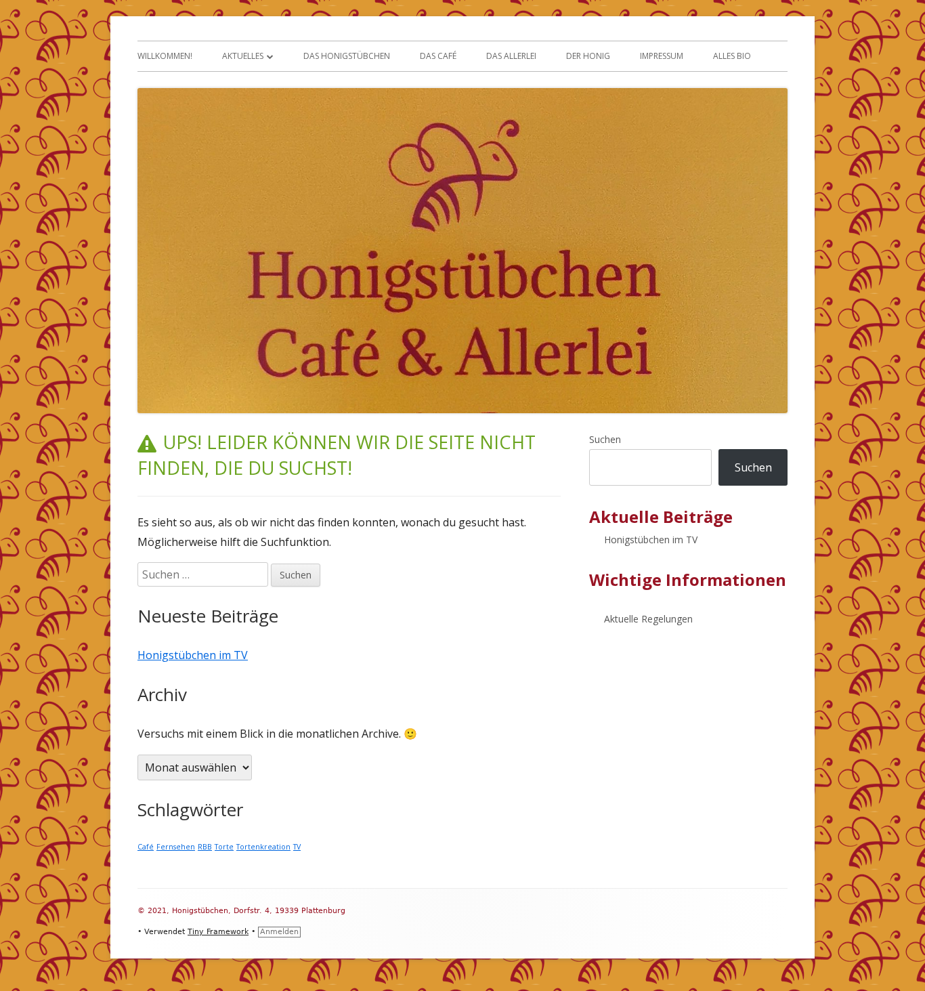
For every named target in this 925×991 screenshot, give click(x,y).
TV (297, 846)
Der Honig (588, 56)
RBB (205, 846)
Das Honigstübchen (346, 56)
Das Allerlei (511, 56)
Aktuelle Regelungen (648, 618)
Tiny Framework (218, 931)
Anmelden (279, 931)
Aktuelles (242, 56)
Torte (224, 846)
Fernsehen (175, 846)
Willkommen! (164, 56)
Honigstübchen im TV (192, 655)
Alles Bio (732, 56)
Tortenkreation (263, 846)
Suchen (605, 439)
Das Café (438, 56)
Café (145, 846)
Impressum (661, 56)
